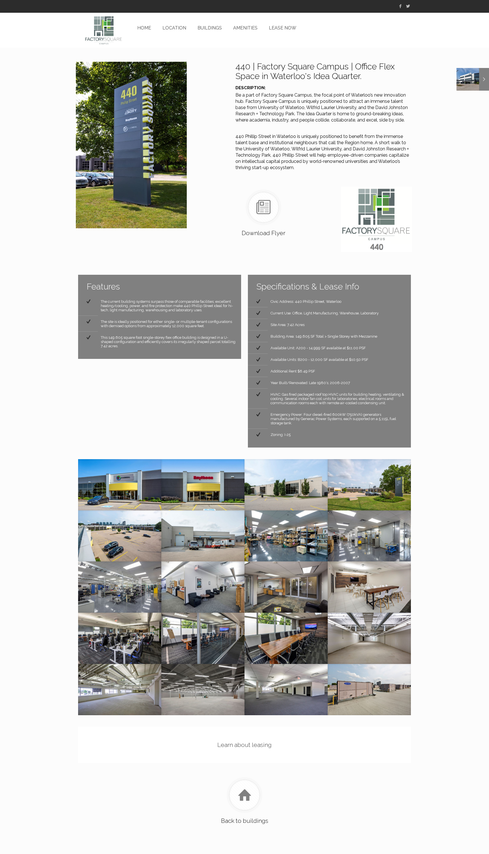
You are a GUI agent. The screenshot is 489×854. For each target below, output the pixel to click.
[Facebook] (400, 6)
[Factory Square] (103, 30)
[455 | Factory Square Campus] (472, 79)
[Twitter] (408, 6)
